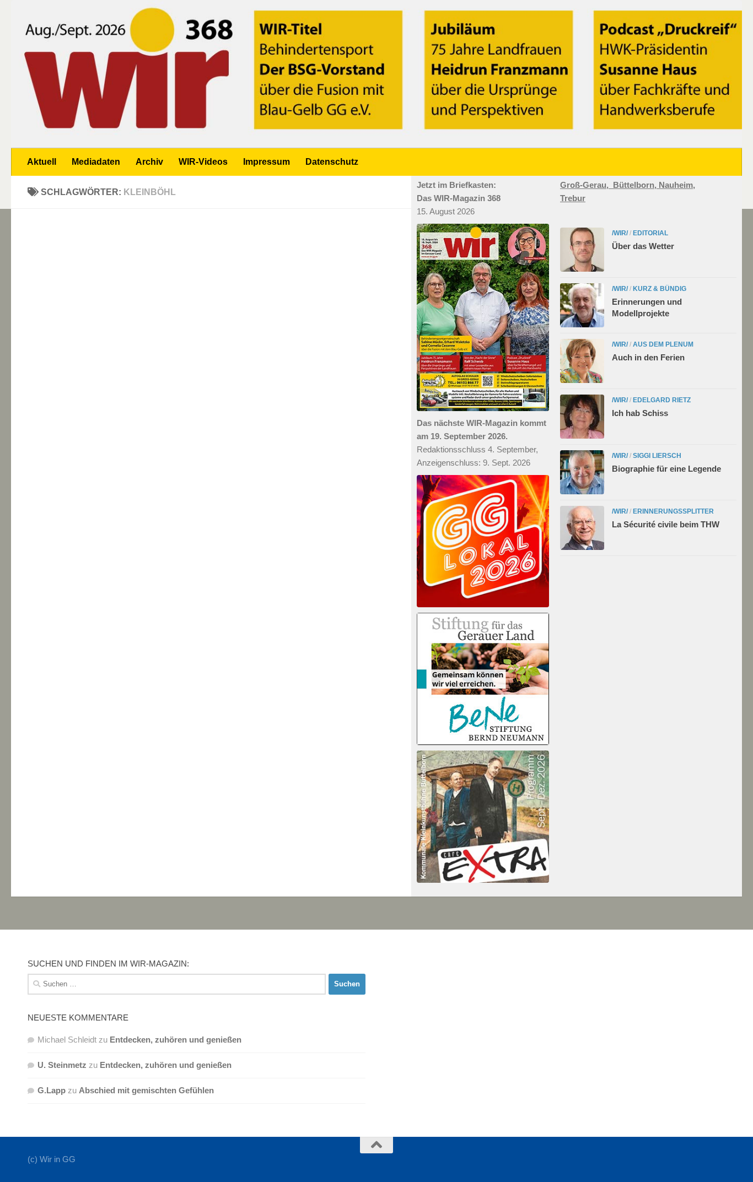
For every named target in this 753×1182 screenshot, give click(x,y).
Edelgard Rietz (662, 400)
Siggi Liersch (657, 456)
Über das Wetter (643, 246)
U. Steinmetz (62, 1065)
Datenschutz (331, 161)
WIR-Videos (203, 161)
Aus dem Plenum (663, 344)
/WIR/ (620, 233)
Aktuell (41, 161)
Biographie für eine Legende (666, 468)
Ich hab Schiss (640, 413)
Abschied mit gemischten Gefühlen (146, 1090)
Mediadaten (96, 161)
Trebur (572, 198)
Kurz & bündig (659, 289)
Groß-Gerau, (586, 185)
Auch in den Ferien (648, 357)
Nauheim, (677, 185)
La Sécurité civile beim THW (665, 524)
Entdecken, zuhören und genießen (175, 1039)
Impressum (266, 161)
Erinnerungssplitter (673, 511)
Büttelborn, (636, 185)
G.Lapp (51, 1090)
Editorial (650, 233)
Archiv (149, 161)
